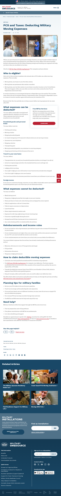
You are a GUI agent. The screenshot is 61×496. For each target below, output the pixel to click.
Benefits (3, 453)
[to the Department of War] (17, 1)
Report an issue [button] (20, 332)
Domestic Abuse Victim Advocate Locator (13, 483)
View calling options (23, 318)
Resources (4, 455)
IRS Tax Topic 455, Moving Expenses (19, 69)
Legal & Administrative (22, 492)
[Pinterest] (49, 464)
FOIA (40, 492)
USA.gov (36, 492)
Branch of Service (6, 485)
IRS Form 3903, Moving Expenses (16, 263)
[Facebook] (35, 464)
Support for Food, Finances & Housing (12, 476)
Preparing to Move (7, 349)
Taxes (17, 16)
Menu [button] (55, 7)
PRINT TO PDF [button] (25, 355)
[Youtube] (42, 464)
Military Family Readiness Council (10, 478)
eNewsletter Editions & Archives (42, 457)
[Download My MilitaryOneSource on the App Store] (49, 472)
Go (55, 428)
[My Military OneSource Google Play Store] (39, 472)
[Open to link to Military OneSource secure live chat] (59, 181)
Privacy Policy (15, 492)
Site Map (3, 492)
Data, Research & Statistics (8, 480)
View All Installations (37, 432)
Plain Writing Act (44, 492)
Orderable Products (6, 458)
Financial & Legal (10, 16)
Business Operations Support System (11, 473)
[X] (38, 464)
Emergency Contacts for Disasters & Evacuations (11, 470)
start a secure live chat (42, 318)
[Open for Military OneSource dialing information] (59, 176)
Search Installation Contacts (13, 432)
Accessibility (9, 492)
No (12, 331)
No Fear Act (50, 492)
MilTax (29, 317)
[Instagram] (45, 464)
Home (4, 16)
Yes (6, 331)
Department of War (29, 492)
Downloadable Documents (8, 460)
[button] (30, 3)
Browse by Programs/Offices (9, 467)
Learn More (44, 123)
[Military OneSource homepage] (9, 7)
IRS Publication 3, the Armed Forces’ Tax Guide (16, 278)
